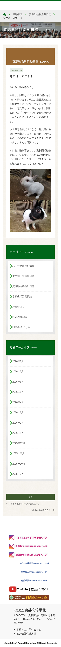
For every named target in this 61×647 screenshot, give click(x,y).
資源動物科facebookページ (34, 580)
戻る (31, 497)
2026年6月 (18, 381)
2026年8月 (18, 361)
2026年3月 (18, 412)
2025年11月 (18, 453)
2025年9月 (18, 473)
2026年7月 (18, 371)
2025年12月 (18, 443)
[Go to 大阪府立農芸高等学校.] (4, 14)
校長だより (18, 306)
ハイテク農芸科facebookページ (34, 563)
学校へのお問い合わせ (29, 629)
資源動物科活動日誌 (23, 286)
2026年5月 (18, 392)
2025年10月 (18, 463)
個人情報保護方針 (26, 633)
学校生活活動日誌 (22, 296)
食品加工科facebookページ (34, 572)
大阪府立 (30, 610)
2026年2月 (18, 422)
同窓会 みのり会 (21, 327)
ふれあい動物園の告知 (40, 510)
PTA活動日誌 (19, 317)
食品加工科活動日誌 (23, 276)
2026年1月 (18, 432)
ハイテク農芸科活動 (23, 265)
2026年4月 (18, 402)
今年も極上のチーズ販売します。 (25, 504)
